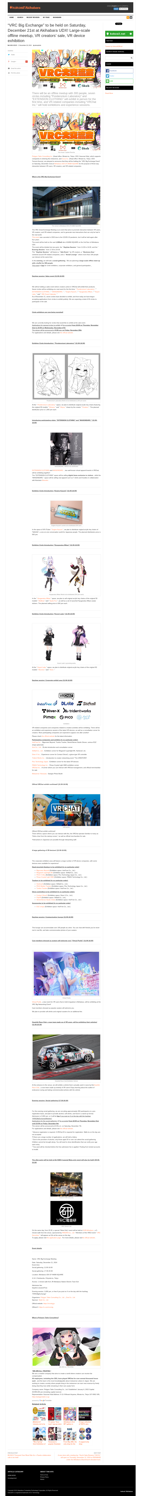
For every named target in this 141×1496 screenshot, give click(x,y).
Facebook (113, 71)
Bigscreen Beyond (42, 870)
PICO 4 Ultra (40, 875)
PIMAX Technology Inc (40, 765)
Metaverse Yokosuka (39, 774)
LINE (111, 81)
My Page (46, 17)
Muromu (41, 670)
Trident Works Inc (38, 758)
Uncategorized (12, 1478)
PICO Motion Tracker (43, 886)
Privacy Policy (44, 1477)
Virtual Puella (36, 1002)
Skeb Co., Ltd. (44, 1300)
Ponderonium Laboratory (85, 289)
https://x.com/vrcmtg (46, 1307)
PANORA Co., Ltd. (68, 1233)
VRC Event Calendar (49, 294)
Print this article (15, 73)
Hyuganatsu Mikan (85, 292)
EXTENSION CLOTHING (40, 292)
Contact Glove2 (41, 895)
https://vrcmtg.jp (49, 1303)
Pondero (85, 407)
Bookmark (57, 17)
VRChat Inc (36, 767)
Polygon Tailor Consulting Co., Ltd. (53, 1297)
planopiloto (37, 45)
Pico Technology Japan (40, 761)
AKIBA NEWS (13, 45)
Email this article (16, 68)
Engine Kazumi (71, 292)
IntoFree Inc (36, 742)
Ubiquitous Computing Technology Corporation (31, 1490)
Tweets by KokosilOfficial (113, 46)
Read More (109, 93)
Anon (51, 670)
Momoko (45, 480)
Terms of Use (44, 1475)
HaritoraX (39, 884)
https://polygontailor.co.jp (40, 1397)
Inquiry (42, 1479)
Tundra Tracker (41, 888)
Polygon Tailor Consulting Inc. (42, 156)
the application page (54, 1238)
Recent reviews (33, 17)
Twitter (13, 55)
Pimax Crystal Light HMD (45, 877)
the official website (66, 333)
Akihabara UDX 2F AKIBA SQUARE (66, 164)
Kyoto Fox (53, 601)
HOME (11, 17)
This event (35, 237)
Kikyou (62, 407)
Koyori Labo (42, 667)
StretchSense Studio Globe (45, 900)
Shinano (52, 407)
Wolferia (41, 601)
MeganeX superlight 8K (44, 873)
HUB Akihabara (88, 1230)
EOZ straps (40, 906)
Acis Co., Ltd (36, 747)
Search (20, 17)
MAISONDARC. (57, 292)
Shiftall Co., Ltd (37, 751)
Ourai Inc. (65, 159)
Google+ (13, 61)
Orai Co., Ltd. (70, 1297)
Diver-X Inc (36, 754)
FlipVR (38, 897)
